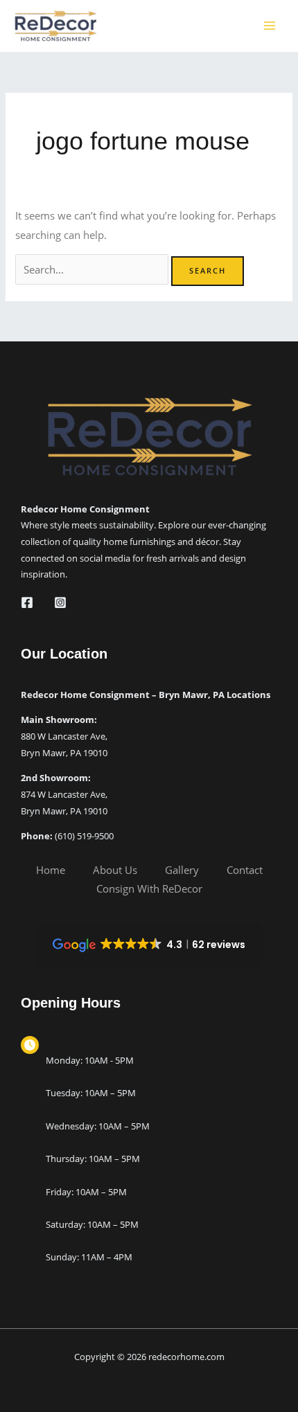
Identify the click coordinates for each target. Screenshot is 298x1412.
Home (50, 870)
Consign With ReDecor (149, 888)
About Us (115, 870)
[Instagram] (60, 602)
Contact (245, 870)
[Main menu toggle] (269, 25)
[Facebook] (27, 602)
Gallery (182, 870)
